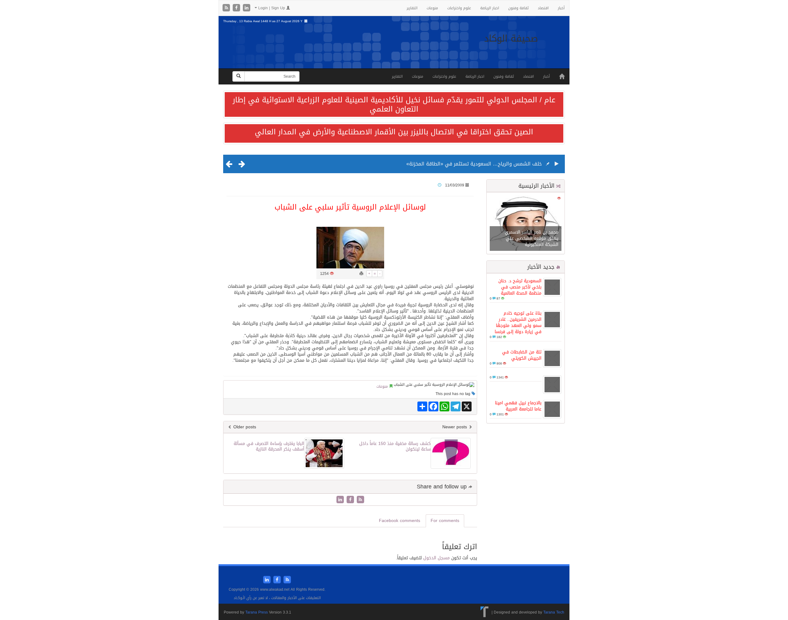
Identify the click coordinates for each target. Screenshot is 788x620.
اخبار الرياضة (489, 8)
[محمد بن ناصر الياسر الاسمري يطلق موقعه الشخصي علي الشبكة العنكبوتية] (525, 223)
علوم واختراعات (459, 8)
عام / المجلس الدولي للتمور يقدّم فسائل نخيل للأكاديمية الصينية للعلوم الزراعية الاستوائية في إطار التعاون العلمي (394, 104)
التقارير (412, 8)
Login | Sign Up (271, 8)
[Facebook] (237, 8)
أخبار (561, 8)
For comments (445, 520)
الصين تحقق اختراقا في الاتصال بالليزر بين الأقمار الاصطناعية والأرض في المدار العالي (394, 132)
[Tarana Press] (484, 612)
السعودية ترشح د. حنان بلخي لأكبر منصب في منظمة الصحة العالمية (519, 287)
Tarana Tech (553, 612)
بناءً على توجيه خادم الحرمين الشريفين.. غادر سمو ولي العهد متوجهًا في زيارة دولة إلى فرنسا (518, 322)
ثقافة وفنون (518, 8)
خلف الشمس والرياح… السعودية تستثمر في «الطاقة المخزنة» (474, 164)
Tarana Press (256, 612)
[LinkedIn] (246, 8)
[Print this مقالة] (361, 273)
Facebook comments (399, 520)
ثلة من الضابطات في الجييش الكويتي (521, 355)
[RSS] (227, 8)
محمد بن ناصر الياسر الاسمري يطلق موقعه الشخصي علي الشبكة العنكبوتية (531, 238)
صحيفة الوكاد (511, 38)
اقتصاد (543, 8)
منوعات (432, 8)
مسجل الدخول (436, 558)
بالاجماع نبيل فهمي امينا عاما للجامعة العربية (518, 406)
